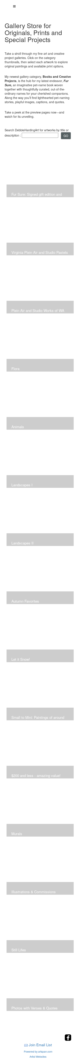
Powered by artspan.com (38, 1051)
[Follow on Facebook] (68, 1039)
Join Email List (40, 1044)
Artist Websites (38, 1056)
